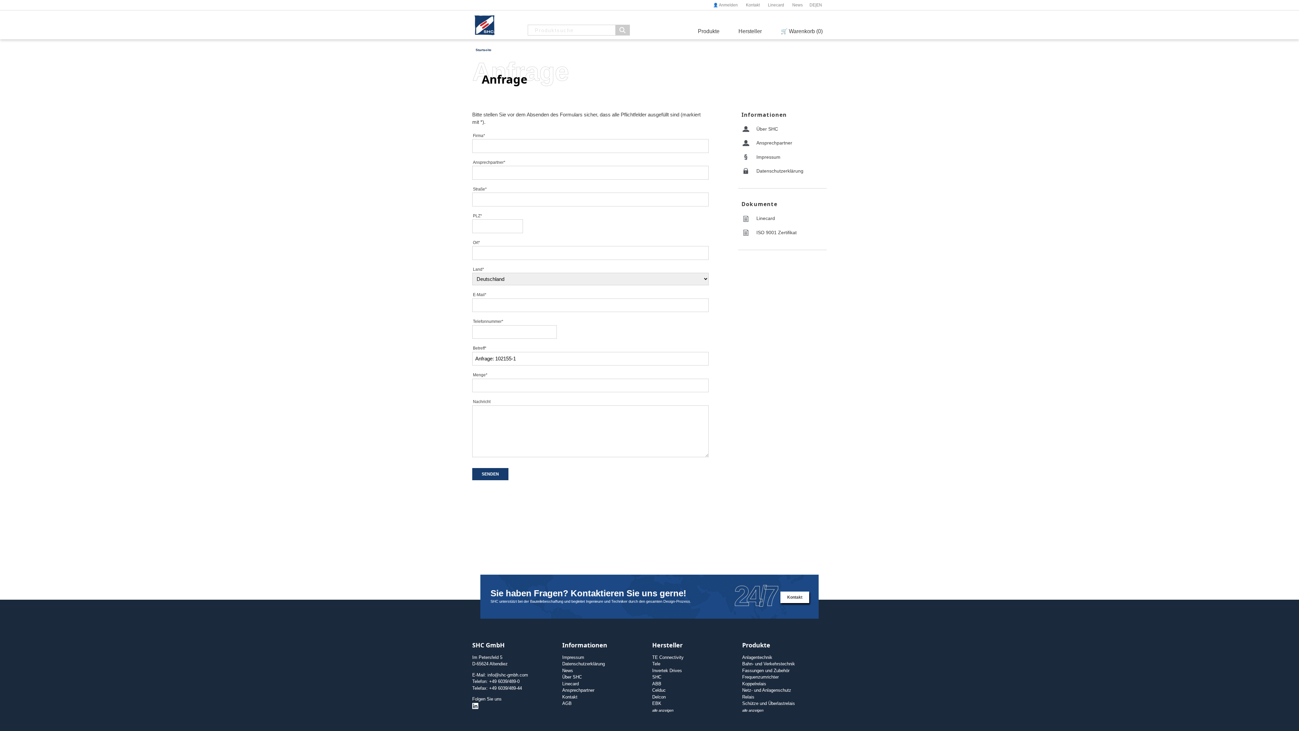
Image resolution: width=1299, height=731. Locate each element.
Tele (656, 663)
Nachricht (482, 401)
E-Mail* (479, 294)
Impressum (768, 157)
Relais (748, 697)
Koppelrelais (754, 683)
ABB (656, 683)
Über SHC (767, 129)
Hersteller (750, 31)
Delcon (659, 697)
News (797, 5)
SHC (656, 677)
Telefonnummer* (488, 321)
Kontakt (753, 5)
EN (819, 5)
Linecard (776, 5)
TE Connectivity (668, 657)
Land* (478, 269)
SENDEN (490, 474)
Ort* (476, 242)
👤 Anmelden (725, 5)
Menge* (480, 375)
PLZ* (477, 216)
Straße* (480, 189)
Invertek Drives (667, 670)
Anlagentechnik (757, 657)
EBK (656, 703)
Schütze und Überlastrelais (768, 703)
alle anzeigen (663, 710)
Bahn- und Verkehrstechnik (768, 663)
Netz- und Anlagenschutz (766, 690)
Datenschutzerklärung (779, 171)
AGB (567, 703)
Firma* (479, 135)
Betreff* (479, 348)
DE (812, 5)
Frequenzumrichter (760, 677)
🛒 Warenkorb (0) (802, 31)
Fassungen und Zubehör (766, 670)
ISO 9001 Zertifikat (776, 232)
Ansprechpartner (774, 143)
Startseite (484, 50)
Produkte (709, 31)
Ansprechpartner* (489, 162)
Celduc (659, 690)
